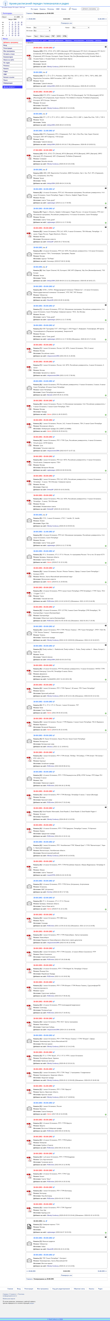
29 (18, 35)
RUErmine (50, 601)
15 (12, 35)
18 (15, 26)
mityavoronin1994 (53, 356)
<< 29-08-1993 (30, 19)
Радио (5, 71)
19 (15, 29)
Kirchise (50, 892)
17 (15, 24)
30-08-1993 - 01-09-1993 (42, 1086)
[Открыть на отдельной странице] (53, 48)
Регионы (50, 9)
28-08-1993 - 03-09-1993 (42, 48)
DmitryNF (50, 242)
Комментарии (8, 57)
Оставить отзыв (9, 54)
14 (12, 33)
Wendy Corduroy (53, 66)
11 (12, 26)
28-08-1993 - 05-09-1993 (42, 685)
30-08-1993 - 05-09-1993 (42, 92)
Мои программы (9, 51)
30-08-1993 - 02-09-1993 (42, 189)
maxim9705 (51, 875)
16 (15, 22)
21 (15, 33)
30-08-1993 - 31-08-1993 (42, 131)
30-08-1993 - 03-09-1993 (42, 702)
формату (68, 40)
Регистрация (28, 1289)
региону (98, 40)
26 (18, 29)
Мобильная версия (9, 1298)
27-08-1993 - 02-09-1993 (42, 150)
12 (12, 29)
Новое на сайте (8, 60)
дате (44, 40)
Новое (63, 9)
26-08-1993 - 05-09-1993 (42, 881)
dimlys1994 (51, 86)
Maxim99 (50, 300)
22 (15, 35)
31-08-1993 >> (102, 19)
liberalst (49, 395)
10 (12, 24)
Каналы (43, 9)
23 (18, 22)
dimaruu (50, 746)
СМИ (57, 9)
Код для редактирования (61, 1289)
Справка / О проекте (9, 1294)
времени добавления (55, 40)
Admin (49, 414)
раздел (32, 1303)
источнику (89, 40)
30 (21, 22)
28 (18, 33)
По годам (34, 9)
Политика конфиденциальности (13, 1295)
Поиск (74, 9)
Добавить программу (89, 9)
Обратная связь (79, 1289)
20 (15, 31)
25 (18, 26)
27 (18, 31)
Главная (29, 13)
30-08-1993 (37, 72)
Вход (19, 1289)
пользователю (79, 40)
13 (12, 31)
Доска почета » (9, 87)
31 (21, 24)
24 (18, 24)
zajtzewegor (51, 203)
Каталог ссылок (8, 77)
